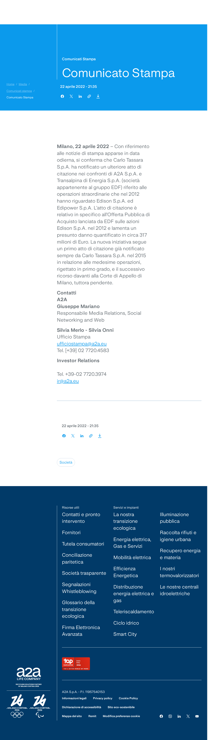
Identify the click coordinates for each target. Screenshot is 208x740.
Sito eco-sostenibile (121, 707)
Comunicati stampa (19, 90)
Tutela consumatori (83, 544)
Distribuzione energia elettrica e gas (133, 593)
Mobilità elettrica (132, 557)
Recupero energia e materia (180, 554)
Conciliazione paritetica (77, 558)
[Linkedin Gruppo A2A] (179, 716)
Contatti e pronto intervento (81, 517)
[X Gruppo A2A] (188, 716)
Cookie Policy (128, 698)
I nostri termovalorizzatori (179, 572)
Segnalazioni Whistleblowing (79, 587)
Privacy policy (102, 698)
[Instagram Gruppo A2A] (170, 716)
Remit (92, 716)
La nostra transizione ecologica (125, 521)
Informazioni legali (74, 698)
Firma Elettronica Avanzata (81, 630)
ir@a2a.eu (68, 381)
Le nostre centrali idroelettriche (179, 590)
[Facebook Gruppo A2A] (161, 716)
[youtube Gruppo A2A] (197, 716)
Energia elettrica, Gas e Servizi (132, 542)
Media (23, 84)
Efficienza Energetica (125, 572)
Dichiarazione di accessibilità (81, 707)
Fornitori (71, 532)
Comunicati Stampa (79, 59)
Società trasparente (84, 573)
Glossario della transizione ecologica (78, 609)
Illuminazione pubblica (174, 517)
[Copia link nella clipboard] (89, 96)
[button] (98, 96)
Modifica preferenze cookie (121, 716)
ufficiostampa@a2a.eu (82, 344)
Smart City (125, 634)
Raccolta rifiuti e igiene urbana (178, 535)
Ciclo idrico (126, 623)
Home (10, 84)
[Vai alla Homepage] (28, 693)
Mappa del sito (72, 716)
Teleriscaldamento (133, 611)
